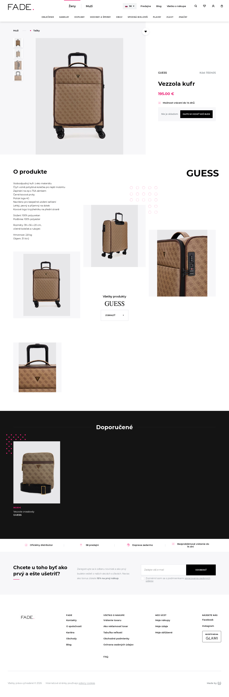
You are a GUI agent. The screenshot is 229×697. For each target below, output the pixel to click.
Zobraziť (110, 315)
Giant (219, 683)
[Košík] (222, 6)
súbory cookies (87, 683)
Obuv (119, 17)
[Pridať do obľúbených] (54, 446)
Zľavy (170, 17)
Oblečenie (48, 17)
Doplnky (79, 17)
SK (130, 6)
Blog (159, 6)
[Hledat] (195, 6)
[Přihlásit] (213, 6)
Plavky (157, 17)
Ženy (72, 6)
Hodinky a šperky (100, 17)
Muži (89, 6)
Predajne (146, 6)
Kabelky (64, 17)
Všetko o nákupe (176, 6)
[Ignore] (178, 582)
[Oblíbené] (204, 6)
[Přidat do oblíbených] (145, 31)
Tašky (36, 30)
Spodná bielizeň (138, 17)
